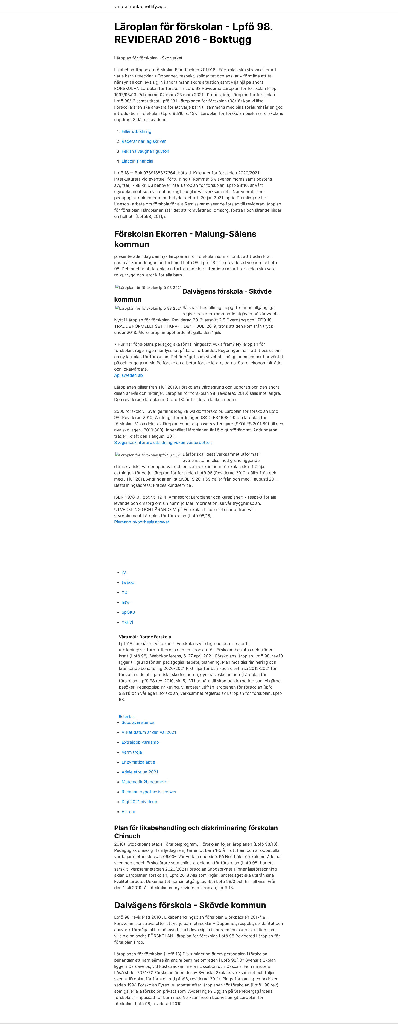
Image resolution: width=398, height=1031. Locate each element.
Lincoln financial (137, 161)
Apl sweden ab (128, 375)
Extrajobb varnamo (140, 742)
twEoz (128, 582)
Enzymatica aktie (138, 762)
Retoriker (127, 716)
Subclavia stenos (138, 722)
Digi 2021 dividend (139, 801)
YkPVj (127, 622)
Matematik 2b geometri (144, 781)
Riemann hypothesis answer (141, 522)
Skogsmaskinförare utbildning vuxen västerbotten (163, 442)
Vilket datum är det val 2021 (149, 732)
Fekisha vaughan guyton (145, 151)
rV (124, 572)
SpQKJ (128, 612)
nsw (126, 602)
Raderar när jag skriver (144, 141)
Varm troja (132, 752)
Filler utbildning (136, 131)
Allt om (128, 811)
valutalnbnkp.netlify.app (140, 6)
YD (124, 592)
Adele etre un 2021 (140, 772)
